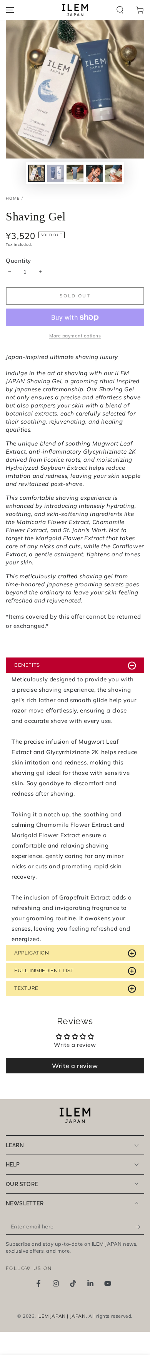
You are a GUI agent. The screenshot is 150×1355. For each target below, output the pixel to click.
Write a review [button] (75, 1066)
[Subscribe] (139, 1226)
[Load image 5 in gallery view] (113, 173)
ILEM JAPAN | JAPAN (61, 1316)
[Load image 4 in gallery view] (94, 173)
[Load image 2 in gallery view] (55, 173)
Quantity (18, 260)
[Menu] (10, 10)
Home (13, 198)
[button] (120, 10)
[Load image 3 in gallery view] (75, 173)
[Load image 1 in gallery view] (36, 173)
